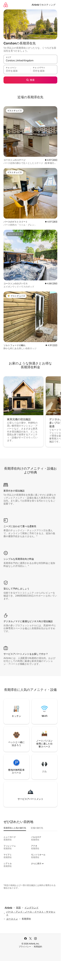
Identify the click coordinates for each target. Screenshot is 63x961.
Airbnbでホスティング (44, 4)
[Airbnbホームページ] (6, 4)
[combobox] (30, 60)
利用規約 (38, 946)
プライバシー (25, 946)
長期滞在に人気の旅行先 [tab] (15, 828)
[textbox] (17, 71)
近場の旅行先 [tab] (37, 828)
